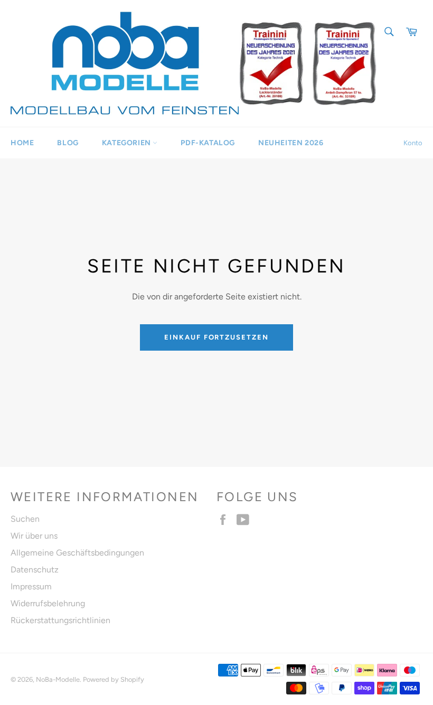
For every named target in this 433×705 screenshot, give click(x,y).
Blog (67, 142)
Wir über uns (34, 536)
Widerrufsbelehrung (48, 603)
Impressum (31, 586)
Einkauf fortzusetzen (216, 337)
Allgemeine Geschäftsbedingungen (77, 553)
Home (22, 142)
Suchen (25, 519)
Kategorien (127, 142)
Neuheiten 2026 (290, 142)
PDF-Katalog (208, 142)
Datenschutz (35, 570)
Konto (412, 143)
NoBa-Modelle (58, 679)
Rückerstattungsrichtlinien (60, 620)
